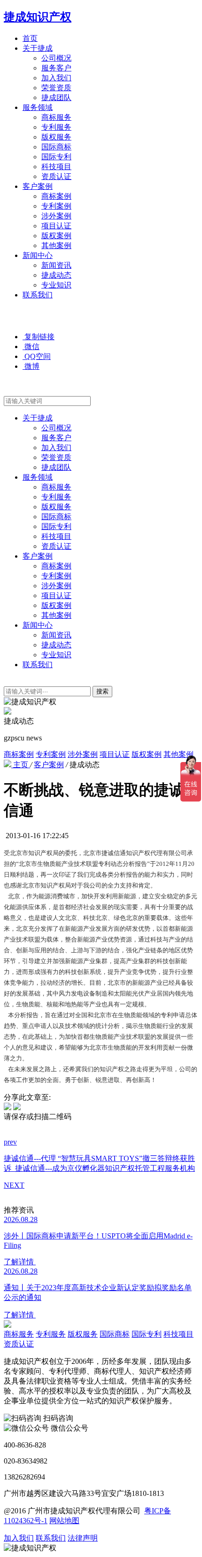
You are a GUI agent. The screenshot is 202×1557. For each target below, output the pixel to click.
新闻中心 (38, 255)
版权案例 (56, 236)
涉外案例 (56, 216)
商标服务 (56, 117)
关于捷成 (38, 48)
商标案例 (56, 196)
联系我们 (38, 295)
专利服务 (56, 127)
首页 (30, 38)
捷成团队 (56, 97)
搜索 (102, 691)
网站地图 (64, 1521)
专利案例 (56, 206)
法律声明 (83, 1538)
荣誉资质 (56, 88)
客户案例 (38, 186)
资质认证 (56, 176)
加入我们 (56, 78)
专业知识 (56, 285)
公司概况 (56, 58)
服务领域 (38, 107)
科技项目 (56, 167)
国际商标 (56, 147)
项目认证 (56, 226)
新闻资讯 (56, 265)
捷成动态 (56, 275)
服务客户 (56, 68)
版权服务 (56, 137)
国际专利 (56, 157)
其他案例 (56, 245)
